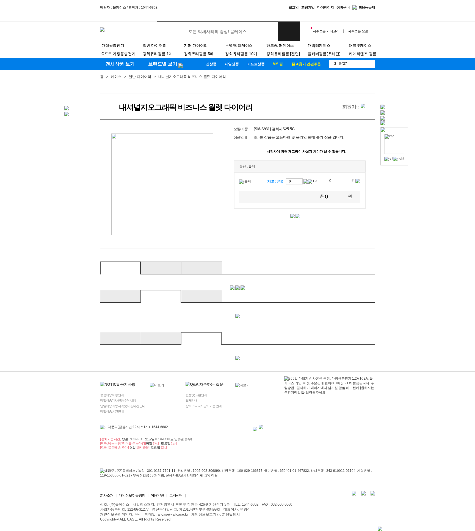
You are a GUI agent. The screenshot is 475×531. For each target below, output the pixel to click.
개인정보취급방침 (132, 495)
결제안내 (191, 400)
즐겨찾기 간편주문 (306, 64)
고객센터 (176, 495)
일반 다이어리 (140, 77)
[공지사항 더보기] (157, 385)
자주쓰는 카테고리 (326, 31)
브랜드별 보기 (162, 64)
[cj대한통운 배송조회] (261, 427)
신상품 (211, 64)
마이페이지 (325, 7)
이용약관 (157, 495)
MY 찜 (278, 64)
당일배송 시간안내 (112, 411)
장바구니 (343, 7)
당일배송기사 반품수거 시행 (118, 400)
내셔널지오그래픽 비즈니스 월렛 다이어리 (192, 77)
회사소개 (106, 495)
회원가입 (307, 7)
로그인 (294, 7)
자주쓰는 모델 (358, 31)
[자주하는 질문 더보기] (242, 385)
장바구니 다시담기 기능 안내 (204, 406)
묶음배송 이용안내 (112, 395)
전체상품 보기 (121, 64)
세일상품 (232, 64)
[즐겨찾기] (113, 105)
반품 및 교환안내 (196, 395)
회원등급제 (366, 7)
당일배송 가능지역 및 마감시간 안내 (122, 406)
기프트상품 (256, 64)
